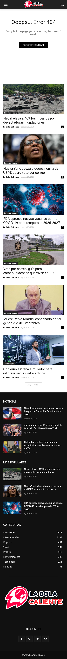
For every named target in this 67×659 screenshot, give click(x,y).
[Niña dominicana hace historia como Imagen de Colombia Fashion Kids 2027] (12, 413)
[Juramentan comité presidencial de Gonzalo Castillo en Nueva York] (12, 430)
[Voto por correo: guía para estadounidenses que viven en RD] (33, 249)
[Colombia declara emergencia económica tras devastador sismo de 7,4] (12, 447)
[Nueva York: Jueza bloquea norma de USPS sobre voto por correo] (33, 149)
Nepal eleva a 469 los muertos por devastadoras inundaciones (29, 120)
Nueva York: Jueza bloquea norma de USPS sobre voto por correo (31, 171)
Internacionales (10, 113)
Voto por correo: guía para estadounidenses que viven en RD (28, 271)
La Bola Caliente (11, 127)
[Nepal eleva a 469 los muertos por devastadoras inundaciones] (33, 99)
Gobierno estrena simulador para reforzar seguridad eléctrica (27, 371)
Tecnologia (9, 363)
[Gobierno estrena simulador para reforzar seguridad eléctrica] (33, 350)
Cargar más (32, 384)
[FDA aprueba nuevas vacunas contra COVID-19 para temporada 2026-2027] (33, 199)
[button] (62, 4)
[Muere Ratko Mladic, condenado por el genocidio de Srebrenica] (33, 300)
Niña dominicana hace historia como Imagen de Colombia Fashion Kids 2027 (44, 411)
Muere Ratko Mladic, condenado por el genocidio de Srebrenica (32, 321)
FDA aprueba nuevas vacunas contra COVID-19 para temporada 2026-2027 (31, 221)
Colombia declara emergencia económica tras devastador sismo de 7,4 (42, 445)
